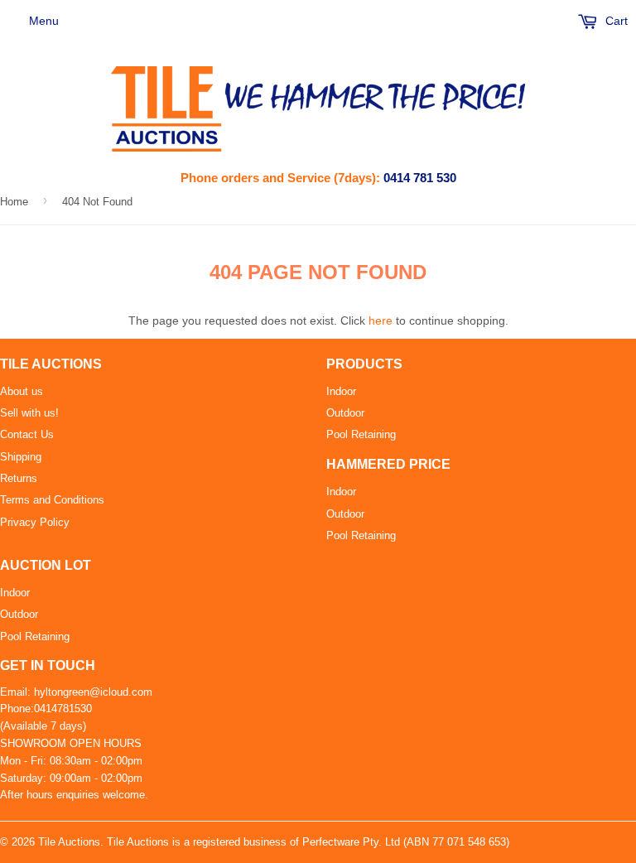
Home (14, 201)
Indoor (341, 391)
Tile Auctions (69, 842)
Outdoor (345, 413)
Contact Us (27, 434)
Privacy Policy (35, 522)
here (381, 320)
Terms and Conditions (52, 500)
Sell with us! (29, 413)
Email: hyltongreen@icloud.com (76, 692)
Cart (615, 20)
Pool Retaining (361, 434)
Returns (18, 478)
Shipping (20, 457)
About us (21, 391)
